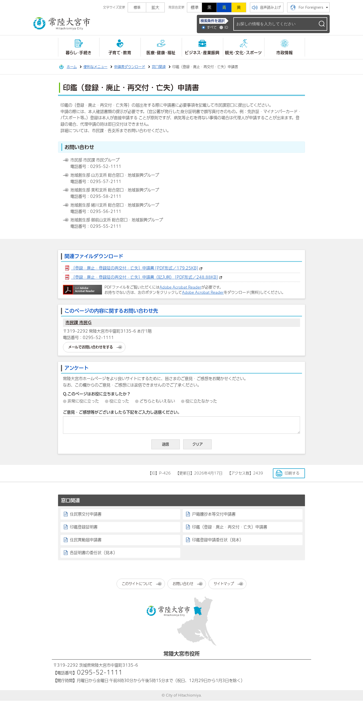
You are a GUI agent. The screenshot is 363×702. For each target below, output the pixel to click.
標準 (195, 7)
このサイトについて (137, 584)
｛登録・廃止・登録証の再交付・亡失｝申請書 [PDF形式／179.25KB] (134, 268)
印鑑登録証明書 (84, 527)
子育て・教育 (119, 53)
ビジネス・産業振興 (202, 53)
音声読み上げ (270, 7)
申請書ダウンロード (129, 66)
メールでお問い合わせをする (90, 347)
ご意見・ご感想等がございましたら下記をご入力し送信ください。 (122, 412)
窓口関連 (159, 66)
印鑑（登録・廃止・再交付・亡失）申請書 (229, 527)
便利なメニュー (95, 66)
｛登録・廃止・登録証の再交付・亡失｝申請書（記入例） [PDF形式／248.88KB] (144, 277)
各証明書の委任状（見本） (93, 553)
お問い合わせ (183, 584)
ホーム (72, 66)
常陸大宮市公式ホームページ (61, 23)
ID (226, 27)
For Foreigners (311, 7)
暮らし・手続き (79, 53)
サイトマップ (224, 584)
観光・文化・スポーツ (243, 53)
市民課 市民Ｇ (78, 322)
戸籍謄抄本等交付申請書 (214, 514)
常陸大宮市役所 (181, 653)
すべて (212, 27)
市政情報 (284, 53)
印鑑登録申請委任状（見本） (217, 540)
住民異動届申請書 (85, 540)
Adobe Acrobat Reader (180, 287)
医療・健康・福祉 (161, 53)
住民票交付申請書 (85, 514)
